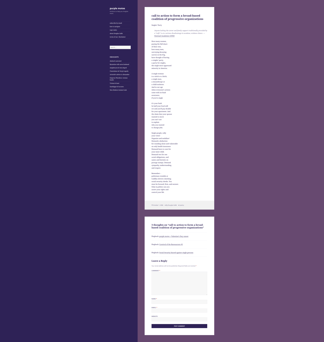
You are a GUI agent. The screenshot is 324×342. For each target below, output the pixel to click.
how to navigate (115, 26)
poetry (182, 205)
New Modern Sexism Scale (118, 90)
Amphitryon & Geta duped (118, 68)
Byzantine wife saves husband (119, 64)
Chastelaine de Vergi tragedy (119, 71)
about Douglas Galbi (116, 33)
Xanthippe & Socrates (117, 87)
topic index (113, 30)
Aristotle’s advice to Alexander (119, 74)
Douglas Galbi (172, 205)
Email (154, 307)
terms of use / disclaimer (118, 37)
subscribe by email (116, 23)
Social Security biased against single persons (176, 252)
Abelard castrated (115, 61)
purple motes (117, 8)
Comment (156, 271)
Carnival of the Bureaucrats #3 (171, 244)
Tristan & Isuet (114, 83)
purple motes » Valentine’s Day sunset (173, 236)
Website (155, 316)
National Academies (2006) (164, 36)
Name (154, 299)
